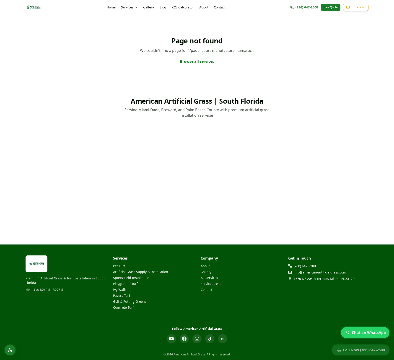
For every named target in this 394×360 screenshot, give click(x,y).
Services (127, 7)
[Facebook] (184, 338)
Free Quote (331, 7)
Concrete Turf (123, 307)
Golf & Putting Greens (129, 301)
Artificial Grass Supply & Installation (140, 272)
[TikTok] (209, 338)
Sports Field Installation (131, 278)
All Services (209, 278)
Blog (162, 7)
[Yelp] (222, 338)
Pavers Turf (121, 295)
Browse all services (197, 61)
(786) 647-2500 (307, 7)
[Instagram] (197, 338)
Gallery (148, 7)
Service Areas (211, 283)
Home (111, 7)
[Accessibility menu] (10, 349)
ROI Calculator (183, 7)
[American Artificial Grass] (34, 7)
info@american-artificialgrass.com (320, 272)
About (203, 7)
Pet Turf (119, 266)
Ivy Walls (120, 289)
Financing (359, 7)
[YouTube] (171, 338)
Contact (220, 7)
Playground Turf (125, 283)
